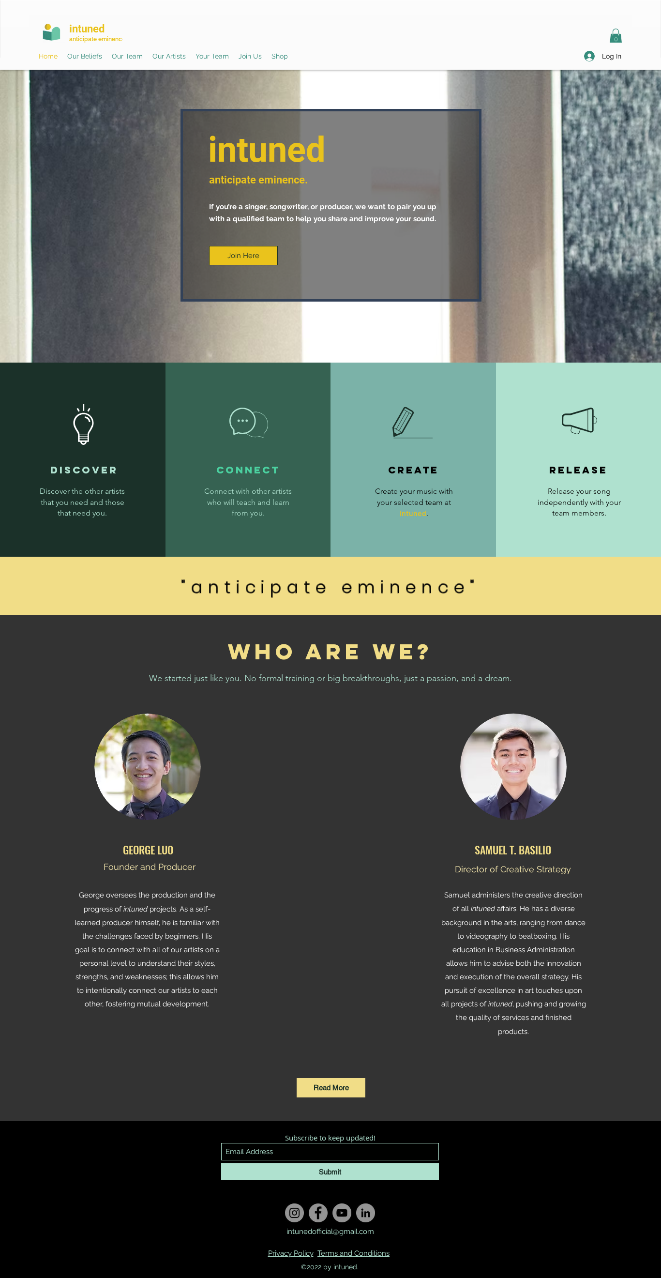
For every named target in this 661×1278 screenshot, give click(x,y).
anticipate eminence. (98, 39)
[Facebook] (318, 1212)
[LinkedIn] (365, 1212)
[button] (615, 36)
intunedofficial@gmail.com (330, 1231)
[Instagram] (294, 1212)
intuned (87, 29)
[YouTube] (341, 1212)
